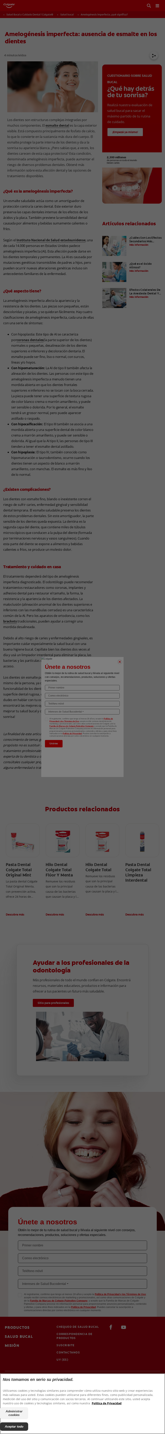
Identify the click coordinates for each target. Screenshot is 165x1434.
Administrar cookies (14, 1413)
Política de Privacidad (107, 1403)
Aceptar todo (14, 1426)
